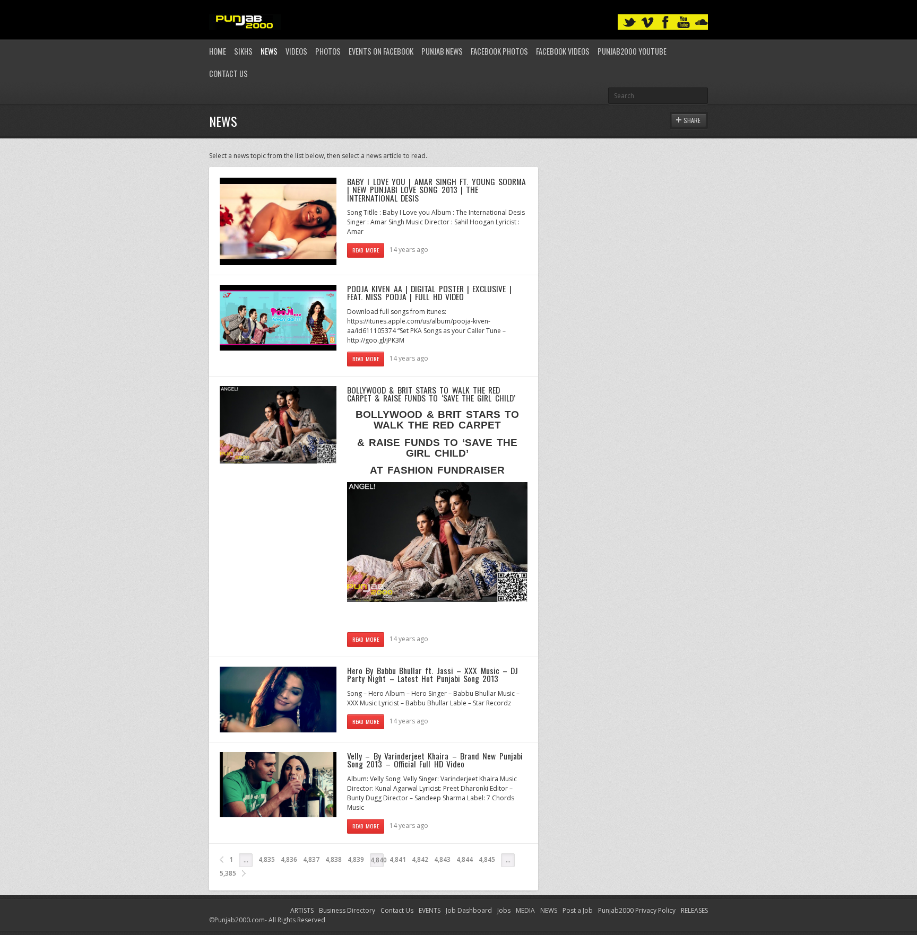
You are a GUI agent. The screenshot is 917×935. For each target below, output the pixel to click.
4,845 (487, 859)
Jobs (504, 910)
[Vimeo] (647, 22)
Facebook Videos (563, 51)
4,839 (356, 859)
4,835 (266, 859)
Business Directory (347, 910)
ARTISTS (302, 910)
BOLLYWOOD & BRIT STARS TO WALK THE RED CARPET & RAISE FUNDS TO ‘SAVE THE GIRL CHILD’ (431, 394)
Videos (296, 51)
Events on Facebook (381, 51)
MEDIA (525, 910)
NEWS (548, 910)
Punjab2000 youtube (632, 51)
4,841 (398, 859)
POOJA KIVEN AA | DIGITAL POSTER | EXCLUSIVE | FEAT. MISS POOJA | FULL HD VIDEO (429, 292)
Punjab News (442, 51)
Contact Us (228, 73)
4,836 (289, 859)
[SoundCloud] (701, 22)
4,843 (442, 859)
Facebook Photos (499, 51)
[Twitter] (629, 22)
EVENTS (429, 910)
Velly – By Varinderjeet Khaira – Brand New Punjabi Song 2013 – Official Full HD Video (435, 760)
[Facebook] (665, 22)
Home (217, 51)
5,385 (228, 873)
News (269, 51)
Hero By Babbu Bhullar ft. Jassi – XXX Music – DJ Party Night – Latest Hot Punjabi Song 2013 (432, 674)
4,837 (311, 859)
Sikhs (243, 51)
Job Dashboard (469, 910)
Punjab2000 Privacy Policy (637, 910)
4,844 (464, 859)
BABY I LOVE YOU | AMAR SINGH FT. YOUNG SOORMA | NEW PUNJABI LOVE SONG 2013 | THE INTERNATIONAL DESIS (436, 189)
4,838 (333, 859)
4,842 (420, 859)
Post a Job (578, 910)
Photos (328, 51)
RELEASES (694, 910)
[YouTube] (683, 22)
